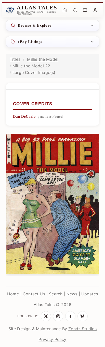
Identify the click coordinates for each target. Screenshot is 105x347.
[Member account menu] (95, 10)
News (72, 293)
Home (13, 293)
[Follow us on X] (46, 316)
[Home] (64, 10)
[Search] (74, 10)
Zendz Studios (82, 328)
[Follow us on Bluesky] (82, 316)
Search (55, 293)
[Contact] (85, 10)
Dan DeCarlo (24, 116)
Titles (15, 59)
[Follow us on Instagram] (58, 316)
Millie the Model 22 (31, 65)
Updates (89, 293)
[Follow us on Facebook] (70, 316)
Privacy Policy (52, 339)
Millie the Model (42, 59)
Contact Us (34, 293)
